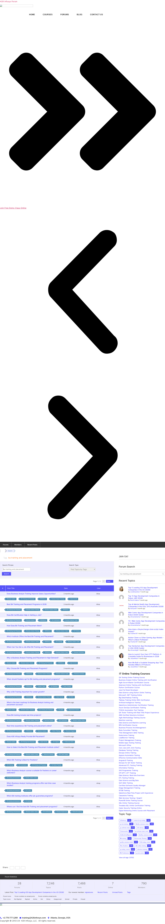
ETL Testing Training (126, 778)
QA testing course (145, 842)
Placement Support (70, 731)
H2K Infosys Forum (8, 1)
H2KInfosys (43, 598)
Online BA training (77, 811)
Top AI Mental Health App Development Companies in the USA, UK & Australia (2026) (146, 605)
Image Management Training (129, 788)
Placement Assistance (79, 652)
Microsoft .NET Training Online (130, 695)
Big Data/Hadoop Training (128, 698)
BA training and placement (13, 777)
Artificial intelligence (126, 835)
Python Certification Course (129, 687)
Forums (64, 15)
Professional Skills (69, 741)
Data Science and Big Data (129, 780)
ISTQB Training (124, 790)
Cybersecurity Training (140, 838)
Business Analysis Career (71, 620)
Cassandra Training (126, 795)
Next (109, 581)
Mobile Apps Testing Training (130, 743)
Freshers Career (41, 686)
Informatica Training (126, 768)
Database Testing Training (128, 750)
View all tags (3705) (126, 857)
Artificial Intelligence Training (129, 703)
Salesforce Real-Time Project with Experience (136, 793)
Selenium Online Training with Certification (135, 685)
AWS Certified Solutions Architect (131, 715)
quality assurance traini (126, 842)
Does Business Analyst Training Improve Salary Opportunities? (32, 594)
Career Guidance (67, 686)
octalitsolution (135, 592)
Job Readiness (54, 686)
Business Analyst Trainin (27, 663)
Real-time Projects (48, 720)
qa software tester (125, 827)
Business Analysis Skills (79, 720)
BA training (28, 801)
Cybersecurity (124, 831)
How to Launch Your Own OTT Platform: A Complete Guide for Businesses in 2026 (144, 655)
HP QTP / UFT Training (127, 773)
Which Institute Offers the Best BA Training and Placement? (30, 636)
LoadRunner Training (126, 738)
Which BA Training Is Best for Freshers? (23, 760)
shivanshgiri (134, 650)
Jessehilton (134, 658)
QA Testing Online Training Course (132, 677)
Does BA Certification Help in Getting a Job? (24, 615)
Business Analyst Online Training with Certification (138, 680)
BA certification (47, 811)
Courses (48, 15)
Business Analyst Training (57, 598)
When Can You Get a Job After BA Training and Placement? (30, 647)
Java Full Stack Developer (128, 690)
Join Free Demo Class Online (13, 208)
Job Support (56, 741)
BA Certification (56, 620)
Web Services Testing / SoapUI (130, 798)
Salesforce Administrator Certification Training (136, 705)
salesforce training (142, 849)
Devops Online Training (127, 753)
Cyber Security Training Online (130, 808)
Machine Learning (125, 720)
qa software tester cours (141, 831)
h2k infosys (140, 827)
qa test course (140, 853)
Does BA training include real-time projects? (24, 715)
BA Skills (71, 697)
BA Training (77, 631)
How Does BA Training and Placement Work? (25, 626)
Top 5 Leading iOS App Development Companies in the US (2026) (143, 589)
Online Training (56, 731)
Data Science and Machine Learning (132, 723)
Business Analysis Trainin (32, 641)
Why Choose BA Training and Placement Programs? (27, 668)
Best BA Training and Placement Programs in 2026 (27, 604)
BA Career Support (63, 754)
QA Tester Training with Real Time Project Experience (139, 713)
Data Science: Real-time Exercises (131, 775)
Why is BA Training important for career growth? (26, 692)
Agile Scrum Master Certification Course (134, 682)
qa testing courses (125, 849)
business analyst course (31, 777)
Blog (79, 15)
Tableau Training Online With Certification (134, 700)
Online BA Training (48, 754)
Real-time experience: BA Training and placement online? (30, 726)
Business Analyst (11, 598)
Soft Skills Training (126, 783)
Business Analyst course (32, 811)
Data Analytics (124, 846)
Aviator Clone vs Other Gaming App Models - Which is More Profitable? (145, 639)
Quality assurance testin (145, 835)
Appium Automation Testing (129, 755)
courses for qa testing (139, 820)
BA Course (28, 790)
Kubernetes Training (126, 735)
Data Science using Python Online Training (135, 692)
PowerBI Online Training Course (131, 800)
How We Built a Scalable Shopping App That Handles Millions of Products (145, 664)
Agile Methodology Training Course (132, 718)
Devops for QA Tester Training (130, 763)
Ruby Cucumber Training (128, 730)
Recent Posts (32, 545)
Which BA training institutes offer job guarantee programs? (30, 796)
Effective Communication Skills (130, 758)
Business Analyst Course (32, 754)
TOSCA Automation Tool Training (131, 710)
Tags (129, 892)
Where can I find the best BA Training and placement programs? (32, 806)
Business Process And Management (132, 728)
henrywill (133, 608)
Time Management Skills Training (131, 733)
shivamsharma (135, 617)
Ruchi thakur (134, 600)
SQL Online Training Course (129, 803)
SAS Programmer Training (128, 770)
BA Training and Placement (27, 598)
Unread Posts (117, 892)
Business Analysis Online (51, 609)
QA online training (141, 846)
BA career (60, 709)
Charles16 (133, 633)
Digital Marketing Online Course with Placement (137, 811)
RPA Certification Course (128, 725)
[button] (82, 292)
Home (32, 15)
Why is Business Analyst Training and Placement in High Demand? (33, 658)
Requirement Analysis (74, 709)
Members (18, 545)
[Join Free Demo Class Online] (82, 205)
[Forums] (2, 551)
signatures (89, 892)
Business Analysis (42, 731)
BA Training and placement (13, 811)
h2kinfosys (123, 820)
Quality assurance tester (142, 824)
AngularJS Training (126, 760)
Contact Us (96, 15)
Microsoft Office (125, 745)
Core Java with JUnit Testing (130, 748)
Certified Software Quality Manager (132, 785)
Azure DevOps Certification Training (132, 708)
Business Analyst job (62, 811)
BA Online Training (56, 765)
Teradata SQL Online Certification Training (134, 805)
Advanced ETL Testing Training (130, 765)
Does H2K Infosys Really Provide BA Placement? (26, 736)
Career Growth (73, 598)
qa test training (124, 824)
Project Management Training (130, 740)
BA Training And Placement (14, 609)
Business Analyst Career (62, 631)
